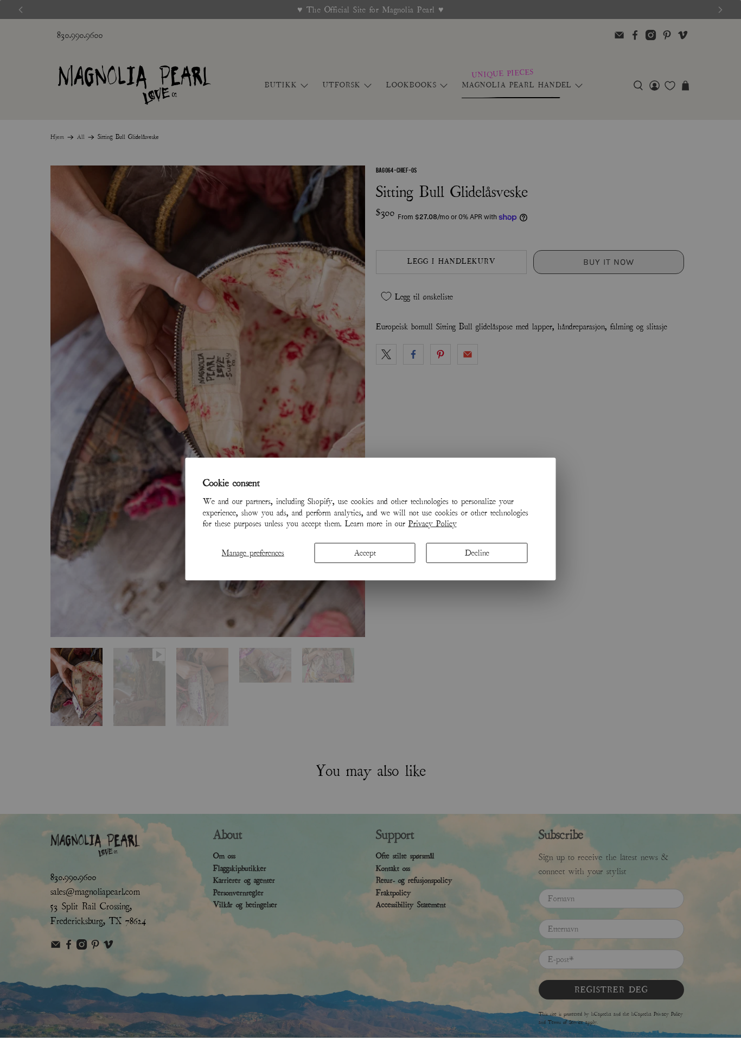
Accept (365, 552)
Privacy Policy (432, 523)
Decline (477, 552)
